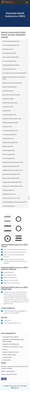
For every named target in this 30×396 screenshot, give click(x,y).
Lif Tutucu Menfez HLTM (9, 69)
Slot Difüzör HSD (7, 126)
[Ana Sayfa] (7, 2)
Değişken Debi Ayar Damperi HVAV (13, 170)
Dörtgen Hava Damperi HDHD (11, 166)
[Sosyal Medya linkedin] (5, 379)
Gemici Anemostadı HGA (10, 87)
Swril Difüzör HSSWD (8, 99)
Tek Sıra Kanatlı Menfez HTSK (11, 45)
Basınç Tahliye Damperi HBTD (11, 178)
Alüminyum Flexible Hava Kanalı (10, 352)
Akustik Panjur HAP (8, 146)
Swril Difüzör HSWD (8, 91)
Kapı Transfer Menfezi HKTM (11, 57)
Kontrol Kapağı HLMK (8, 150)
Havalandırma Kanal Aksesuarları (11, 344)
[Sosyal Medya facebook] (2, 379)
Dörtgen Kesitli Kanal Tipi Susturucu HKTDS (15, 202)
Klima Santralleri (7, 360)
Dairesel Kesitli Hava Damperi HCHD (13, 162)
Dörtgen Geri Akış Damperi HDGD (12, 182)
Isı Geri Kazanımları (7, 357)
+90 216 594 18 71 (10, 371)
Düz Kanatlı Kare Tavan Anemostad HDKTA (15, 73)
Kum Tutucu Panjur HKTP (9, 134)
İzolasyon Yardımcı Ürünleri (9, 354)
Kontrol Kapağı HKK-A (9, 154)
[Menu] (27, 2)
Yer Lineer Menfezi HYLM (9, 61)
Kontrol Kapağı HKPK (8, 158)
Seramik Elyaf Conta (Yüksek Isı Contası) (13, 347)
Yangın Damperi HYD (8, 190)
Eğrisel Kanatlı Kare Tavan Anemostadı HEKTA (14, 78)
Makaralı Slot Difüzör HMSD (10, 122)
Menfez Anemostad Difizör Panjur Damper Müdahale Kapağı (13, 340)
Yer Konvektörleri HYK (9, 206)
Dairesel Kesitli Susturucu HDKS (11, 198)
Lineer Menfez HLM (8, 49)
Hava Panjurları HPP (8, 138)
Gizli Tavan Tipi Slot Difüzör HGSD (12, 119)
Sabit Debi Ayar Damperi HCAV (11, 174)
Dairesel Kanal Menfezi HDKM (11, 65)
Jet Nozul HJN (6, 111)
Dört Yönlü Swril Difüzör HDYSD (11, 95)
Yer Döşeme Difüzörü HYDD (10, 130)
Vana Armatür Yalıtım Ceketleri (10, 337)
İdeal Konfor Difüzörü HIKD (10, 103)
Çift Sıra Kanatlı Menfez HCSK (11, 41)
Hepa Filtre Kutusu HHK (9, 194)
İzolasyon (5, 349)
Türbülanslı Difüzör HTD (9, 115)
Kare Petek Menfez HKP (9, 53)
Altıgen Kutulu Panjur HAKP (10, 142)
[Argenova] (15, 387)
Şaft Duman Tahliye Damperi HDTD (13, 186)
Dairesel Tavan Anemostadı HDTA (12, 83)
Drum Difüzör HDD (8, 107)
